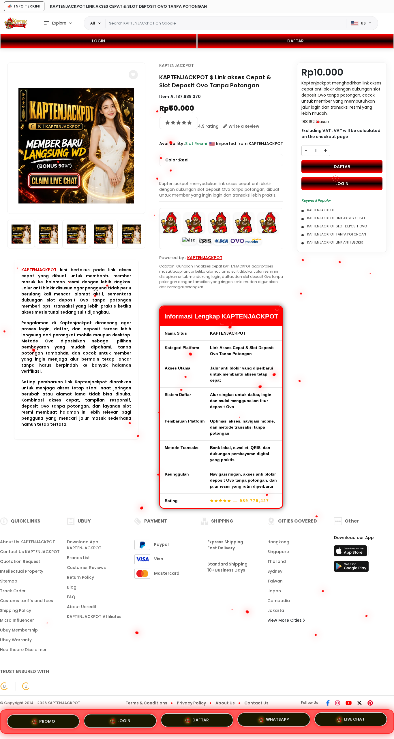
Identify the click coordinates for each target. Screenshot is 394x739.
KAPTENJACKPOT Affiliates (94, 616)
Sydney (274, 571)
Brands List (78, 558)
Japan (274, 591)
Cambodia (278, 601)
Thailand (276, 561)
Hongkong (278, 542)
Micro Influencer (17, 620)
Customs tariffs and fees (26, 601)
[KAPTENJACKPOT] (15, 23)
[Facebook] (328, 703)
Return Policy (80, 577)
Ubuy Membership (19, 630)
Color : (176, 160)
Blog (71, 587)
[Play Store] (351, 568)
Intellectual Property (21, 571)
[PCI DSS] (4, 686)
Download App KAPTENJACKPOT (84, 545)
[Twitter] (359, 703)
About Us (225, 703)
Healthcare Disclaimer (23, 650)
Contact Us (256, 703)
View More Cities (285, 620)
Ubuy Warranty (16, 640)
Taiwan (275, 581)
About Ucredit (81, 607)
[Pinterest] (370, 703)
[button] (133, 74)
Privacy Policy (191, 703)
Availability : (172, 143)
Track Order (13, 591)
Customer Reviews (86, 567)
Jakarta (275, 610)
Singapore (278, 552)
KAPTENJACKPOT (39, 270)
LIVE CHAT (354, 721)
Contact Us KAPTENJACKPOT (30, 552)
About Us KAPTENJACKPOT (27, 542)
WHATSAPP (277, 721)
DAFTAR (295, 41)
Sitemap (8, 581)
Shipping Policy (15, 610)
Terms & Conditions (146, 703)
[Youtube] (348, 703)
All (92, 23)
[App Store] (351, 552)
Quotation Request (20, 561)
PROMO (47, 720)
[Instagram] (337, 703)
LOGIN (98, 41)
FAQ (71, 597)
